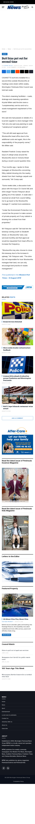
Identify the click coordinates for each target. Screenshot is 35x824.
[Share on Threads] (22, 71)
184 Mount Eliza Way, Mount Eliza (15, 619)
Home (3, 701)
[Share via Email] (27, 71)
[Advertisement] (17, 29)
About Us (4, 725)
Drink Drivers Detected (12, 322)
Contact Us (5, 718)
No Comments (12, 67)
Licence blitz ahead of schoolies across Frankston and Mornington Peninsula (17, 378)
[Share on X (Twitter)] (8, 71)
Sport (3, 708)
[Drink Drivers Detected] (17, 310)
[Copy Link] (31, 71)
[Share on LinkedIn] (13, 71)
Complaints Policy (18, 781)
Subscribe (5, 728)
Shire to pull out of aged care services (15, 650)
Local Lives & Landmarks (9, 715)
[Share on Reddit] (17, 71)
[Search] (32, 7)
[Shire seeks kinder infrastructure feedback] (17, 336)
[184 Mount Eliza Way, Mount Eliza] (17, 605)
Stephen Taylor (8, 65)
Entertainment (6, 711)
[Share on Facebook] (4, 71)
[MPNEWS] (18, 7)
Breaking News (8, 2)
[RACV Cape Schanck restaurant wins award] (17, 395)
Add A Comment (17, 418)
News (4, 54)
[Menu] (3, 7)
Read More (6, 634)
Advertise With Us (7, 721)
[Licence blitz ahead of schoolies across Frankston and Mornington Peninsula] (17, 364)
